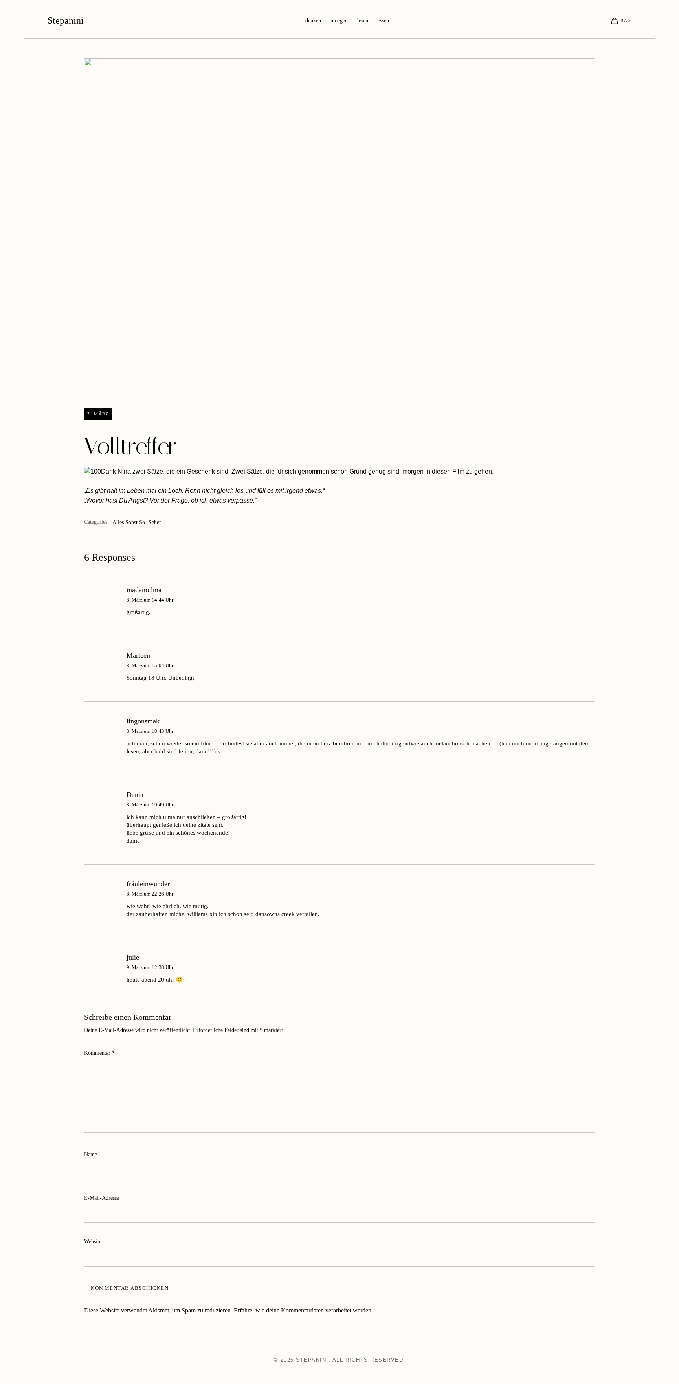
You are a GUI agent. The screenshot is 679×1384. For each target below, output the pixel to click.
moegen (339, 21)
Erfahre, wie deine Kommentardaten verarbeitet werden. (303, 1310)
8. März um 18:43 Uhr (150, 731)
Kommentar (99, 1053)
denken (313, 21)
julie (133, 957)
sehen (155, 522)
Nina (124, 471)
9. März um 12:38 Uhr (150, 967)
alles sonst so (128, 522)
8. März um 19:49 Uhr (150, 805)
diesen (441, 471)
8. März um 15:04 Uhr (150, 665)
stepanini (66, 20)
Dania (135, 794)
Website (92, 1241)
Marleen (138, 655)
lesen (362, 21)
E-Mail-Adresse (101, 1198)
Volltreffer (130, 446)
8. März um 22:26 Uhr (150, 894)
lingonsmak (143, 721)
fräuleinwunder (148, 884)
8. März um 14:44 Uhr (150, 600)
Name (90, 1154)
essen (383, 21)
